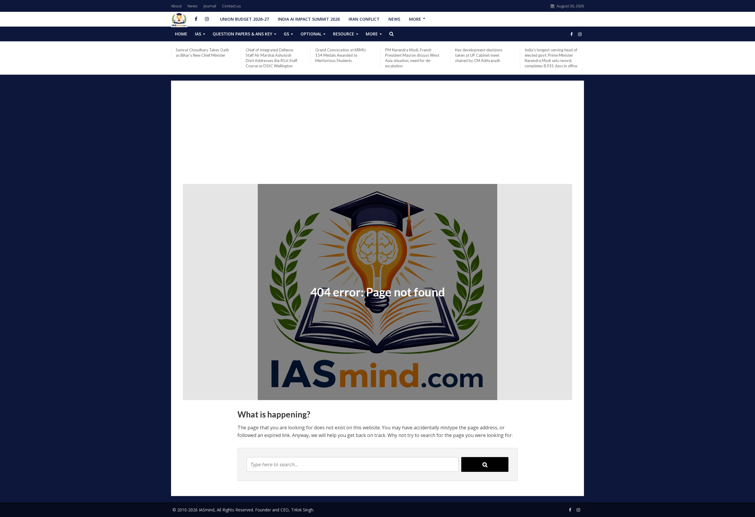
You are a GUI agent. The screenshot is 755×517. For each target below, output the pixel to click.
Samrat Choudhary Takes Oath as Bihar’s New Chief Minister (202, 53)
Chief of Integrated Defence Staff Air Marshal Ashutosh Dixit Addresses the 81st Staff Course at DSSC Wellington (271, 58)
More (415, 19)
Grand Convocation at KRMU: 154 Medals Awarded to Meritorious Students (340, 55)
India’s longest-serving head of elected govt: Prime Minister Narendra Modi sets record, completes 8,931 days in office (551, 58)
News (193, 6)
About (176, 6)
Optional (311, 34)
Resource (343, 34)
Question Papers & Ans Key (242, 34)
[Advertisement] (377, 136)
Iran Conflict (364, 19)
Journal (209, 6)
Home (181, 34)
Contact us (231, 6)
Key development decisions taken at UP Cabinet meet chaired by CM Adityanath (478, 55)
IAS (198, 34)
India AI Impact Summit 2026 (309, 19)
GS (286, 34)
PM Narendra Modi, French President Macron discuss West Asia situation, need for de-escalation (412, 58)
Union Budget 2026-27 (244, 19)
